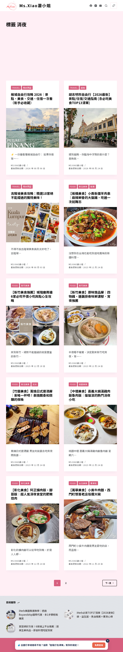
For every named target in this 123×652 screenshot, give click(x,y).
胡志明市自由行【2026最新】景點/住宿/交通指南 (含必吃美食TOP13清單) (90, 98)
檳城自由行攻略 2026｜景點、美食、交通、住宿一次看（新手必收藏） (32, 98)
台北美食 (83, 483)
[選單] (114, 5)
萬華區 (93, 483)
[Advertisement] (61, 52)
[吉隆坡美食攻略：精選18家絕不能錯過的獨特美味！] (32, 222)
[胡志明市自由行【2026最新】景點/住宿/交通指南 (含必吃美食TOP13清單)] (90, 128)
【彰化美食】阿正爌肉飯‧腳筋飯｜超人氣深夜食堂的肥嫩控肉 (32, 494)
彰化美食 (25, 483)
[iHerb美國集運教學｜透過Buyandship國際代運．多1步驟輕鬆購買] (11, 614)
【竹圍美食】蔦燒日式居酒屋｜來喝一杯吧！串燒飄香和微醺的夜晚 (32, 395)
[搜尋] (106, 5)
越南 (83, 87)
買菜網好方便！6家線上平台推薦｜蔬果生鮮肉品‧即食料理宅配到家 (39, 628)
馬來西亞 (27, 87)
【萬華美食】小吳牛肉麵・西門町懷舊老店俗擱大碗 (89, 492)
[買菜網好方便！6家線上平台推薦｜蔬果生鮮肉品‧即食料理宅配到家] (11, 628)
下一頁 (108, 583)
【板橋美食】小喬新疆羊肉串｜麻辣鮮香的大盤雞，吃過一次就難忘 (89, 197)
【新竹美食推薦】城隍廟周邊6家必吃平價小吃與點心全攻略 (32, 296)
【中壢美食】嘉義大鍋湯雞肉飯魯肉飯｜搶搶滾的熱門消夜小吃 (89, 395)
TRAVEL (16, 87)
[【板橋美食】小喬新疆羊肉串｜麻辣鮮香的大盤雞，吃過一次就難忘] (90, 227)
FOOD (73, 186)
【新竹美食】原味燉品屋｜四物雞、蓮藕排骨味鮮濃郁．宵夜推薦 (89, 296)
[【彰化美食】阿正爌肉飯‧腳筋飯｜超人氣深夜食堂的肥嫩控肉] (32, 523)
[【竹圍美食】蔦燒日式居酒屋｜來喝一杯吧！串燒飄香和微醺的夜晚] (32, 424)
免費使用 (99, 645)
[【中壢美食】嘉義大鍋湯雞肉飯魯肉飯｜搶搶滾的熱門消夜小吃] (90, 424)
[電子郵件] (100, 5)
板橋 (92, 186)
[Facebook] (91, 5)
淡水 (35, 384)
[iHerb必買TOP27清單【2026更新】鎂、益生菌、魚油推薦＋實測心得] (69, 614)
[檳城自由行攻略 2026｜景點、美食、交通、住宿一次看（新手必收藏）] (32, 128)
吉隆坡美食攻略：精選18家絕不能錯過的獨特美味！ (32, 195)
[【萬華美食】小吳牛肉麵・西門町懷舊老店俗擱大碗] (90, 519)
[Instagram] (95, 5)
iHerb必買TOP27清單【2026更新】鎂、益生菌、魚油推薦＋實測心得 (96, 614)
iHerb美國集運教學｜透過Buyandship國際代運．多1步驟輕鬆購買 (38, 614)
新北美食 (83, 186)
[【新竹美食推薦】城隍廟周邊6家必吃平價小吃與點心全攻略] (32, 325)
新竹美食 (25, 285)
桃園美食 (83, 384)
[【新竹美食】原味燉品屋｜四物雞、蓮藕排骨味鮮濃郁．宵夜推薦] (90, 325)
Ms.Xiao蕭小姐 (35, 5)
